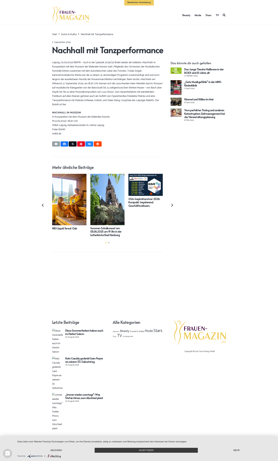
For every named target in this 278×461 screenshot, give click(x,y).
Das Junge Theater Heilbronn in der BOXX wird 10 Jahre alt (204, 70)
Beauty (124, 331)
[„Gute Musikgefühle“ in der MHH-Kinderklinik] (176, 82)
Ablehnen (56, 450)
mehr (236, 450)
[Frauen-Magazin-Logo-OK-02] (70, 15)
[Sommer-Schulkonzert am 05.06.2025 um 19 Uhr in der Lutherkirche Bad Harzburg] (107, 176)
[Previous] (43, 205)
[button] (224, 15)
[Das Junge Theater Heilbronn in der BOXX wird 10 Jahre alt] (176, 69)
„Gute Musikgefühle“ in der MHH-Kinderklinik (203, 83)
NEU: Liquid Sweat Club (64, 228)
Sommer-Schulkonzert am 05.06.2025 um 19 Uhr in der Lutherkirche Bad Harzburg (105, 231)
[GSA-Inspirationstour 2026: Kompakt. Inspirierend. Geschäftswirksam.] (145, 176)
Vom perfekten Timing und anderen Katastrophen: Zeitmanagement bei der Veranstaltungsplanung (204, 113)
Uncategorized (128, 336)
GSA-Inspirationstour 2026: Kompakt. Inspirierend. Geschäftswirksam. (144, 202)
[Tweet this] (73, 144)
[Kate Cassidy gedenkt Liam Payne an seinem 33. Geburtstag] (57, 358)
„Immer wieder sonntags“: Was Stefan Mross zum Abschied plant (84, 396)
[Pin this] (81, 144)
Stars (157, 330)
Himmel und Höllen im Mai (198, 99)
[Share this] (64, 144)
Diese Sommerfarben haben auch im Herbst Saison (84, 332)
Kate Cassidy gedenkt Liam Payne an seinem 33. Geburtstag (84, 359)
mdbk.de (56, 133)
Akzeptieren (146, 450)
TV (119, 335)
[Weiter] (172, 205)
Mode (149, 331)
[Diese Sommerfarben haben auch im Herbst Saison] (57, 331)
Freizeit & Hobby (137, 331)
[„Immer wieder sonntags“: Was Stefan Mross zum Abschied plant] (57, 395)
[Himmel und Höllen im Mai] (176, 99)
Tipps (115, 336)
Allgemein (116, 331)
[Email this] (56, 144)
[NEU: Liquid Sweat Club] (69, 176)
